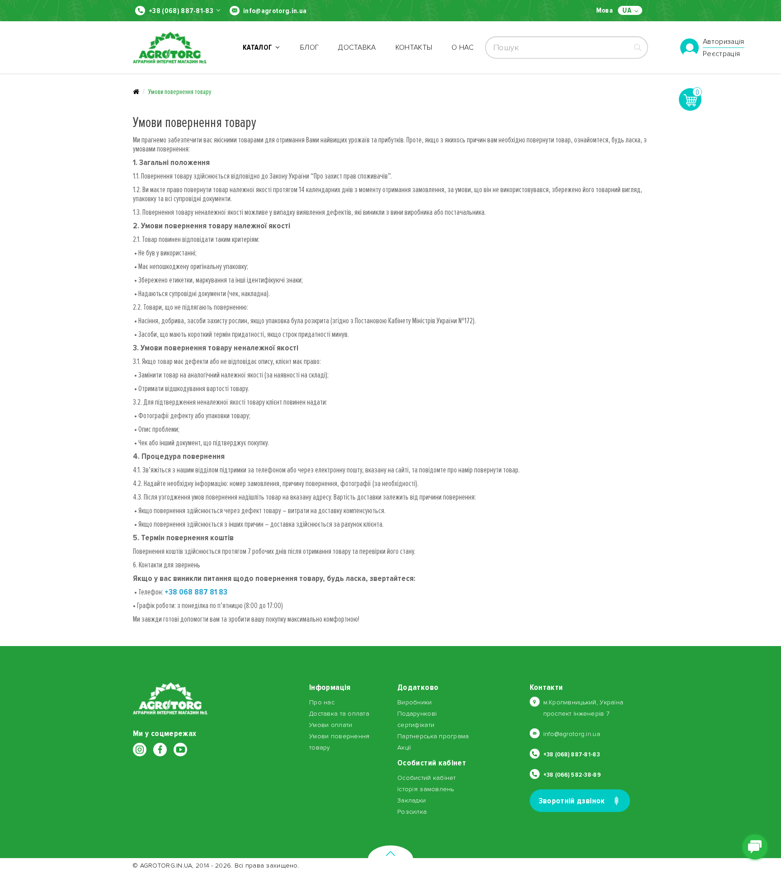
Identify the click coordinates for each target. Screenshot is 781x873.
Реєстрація (721, 53)
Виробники (414, 702)
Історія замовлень (425, 789)
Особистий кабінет (426, 778)
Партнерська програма (433, 736)
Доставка (357, 47)
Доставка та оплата (339, 713)
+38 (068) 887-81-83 (181, 10)
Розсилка (412, 812)
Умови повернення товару (179, 91)
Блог (309, 47)
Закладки (411, 800)
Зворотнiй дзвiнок (572, 801)
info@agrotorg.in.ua (274, 10)
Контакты (414, 47)
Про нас (321, 702)
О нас (463, 47)
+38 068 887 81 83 (196, 592)
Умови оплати (330, 725)
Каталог (259, 47)
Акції (404, 747)
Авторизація (723, 42)
